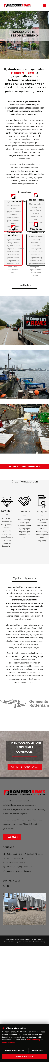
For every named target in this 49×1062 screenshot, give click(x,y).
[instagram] (4, 886)
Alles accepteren (24, 1057)
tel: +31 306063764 (15, 858)
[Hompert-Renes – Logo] (17, 4)
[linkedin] (8, 886)
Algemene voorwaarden (23, 942)
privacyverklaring (33, 1040)
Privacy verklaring (39, 942)
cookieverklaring (8, 1042)
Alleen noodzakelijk (14, 1050)
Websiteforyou (9, 942)
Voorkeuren (37, 1050)
